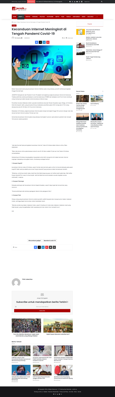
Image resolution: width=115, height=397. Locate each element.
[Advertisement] (73, 8)
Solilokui (90, 16)
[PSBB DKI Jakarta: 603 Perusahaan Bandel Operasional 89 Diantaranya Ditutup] (21, 351)
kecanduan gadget (35, 240)
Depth (57, 16)
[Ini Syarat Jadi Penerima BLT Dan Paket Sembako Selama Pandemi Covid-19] (42, 351)
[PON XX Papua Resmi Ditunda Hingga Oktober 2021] (42, 370)
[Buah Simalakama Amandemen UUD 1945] (80, 45)
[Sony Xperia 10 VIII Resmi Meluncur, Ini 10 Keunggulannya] (80, 32)
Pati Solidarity (95, 103)
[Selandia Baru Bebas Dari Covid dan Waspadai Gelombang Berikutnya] (21, 370)
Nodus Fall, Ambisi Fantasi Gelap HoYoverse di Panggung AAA (51, 1)
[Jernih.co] (19, 8)
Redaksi (45, 391)
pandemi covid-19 (50, 240)
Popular (90, 24)
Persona (35, 16)
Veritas (28, 16)
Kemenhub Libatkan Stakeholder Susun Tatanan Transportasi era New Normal (63, 359)
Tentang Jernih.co (38, 391)
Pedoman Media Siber (53, 391)
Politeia (42, 16)
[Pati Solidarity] (97, 98)
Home (14, 16)
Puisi (62, 16)
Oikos (83, 16)
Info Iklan (71, 391)
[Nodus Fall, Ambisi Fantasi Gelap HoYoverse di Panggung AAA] (82, 98)
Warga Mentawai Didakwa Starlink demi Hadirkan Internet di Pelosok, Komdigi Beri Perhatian (81, 126)
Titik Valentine (18, 38)
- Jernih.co (74, 389)
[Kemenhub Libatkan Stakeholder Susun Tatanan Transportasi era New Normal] (63, 351)
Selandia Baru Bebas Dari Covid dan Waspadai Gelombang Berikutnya (21, 378)
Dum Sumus (76, 16)
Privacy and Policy (64, 391)
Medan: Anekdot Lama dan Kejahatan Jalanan (93, 38)
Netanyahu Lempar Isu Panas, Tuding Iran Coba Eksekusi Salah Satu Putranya (97, 124)
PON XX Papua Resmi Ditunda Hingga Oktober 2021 (41, 377)
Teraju (68, 16)
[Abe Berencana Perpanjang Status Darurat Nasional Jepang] (63, 370)
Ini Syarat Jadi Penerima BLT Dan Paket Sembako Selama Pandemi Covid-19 (42, 359)
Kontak (79, 391)
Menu (75, 391)
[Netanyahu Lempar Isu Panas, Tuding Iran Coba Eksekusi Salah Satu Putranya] (97, 116)
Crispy (20, 16)
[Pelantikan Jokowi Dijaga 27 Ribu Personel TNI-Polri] (80, 52)
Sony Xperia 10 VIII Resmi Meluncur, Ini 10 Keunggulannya (93, 31)
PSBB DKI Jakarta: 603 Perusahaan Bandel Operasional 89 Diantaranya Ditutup (21, 359)
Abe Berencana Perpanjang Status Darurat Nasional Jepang (63, 377)
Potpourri (50, 16)
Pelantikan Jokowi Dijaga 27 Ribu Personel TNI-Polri (94, 50)
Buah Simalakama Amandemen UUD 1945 (92, 43)
